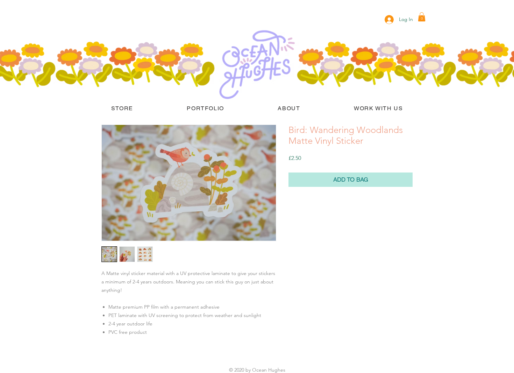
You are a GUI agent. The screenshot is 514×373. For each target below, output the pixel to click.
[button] (422, 16)
